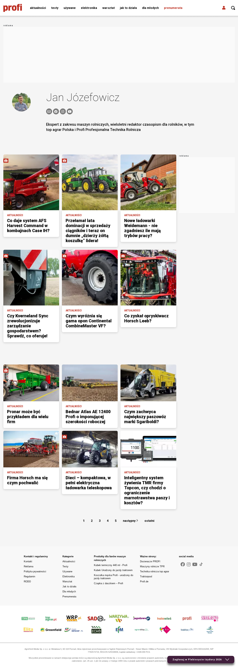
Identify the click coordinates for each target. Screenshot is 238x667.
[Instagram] (63, 111)
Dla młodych (150, 8)
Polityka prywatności (35, 571)
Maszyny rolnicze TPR (152, 566)
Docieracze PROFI (150, 561)
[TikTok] (201, 564)
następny (129, 521)
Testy (54, 8)
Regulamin (29, 576)
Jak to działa (128, 8)
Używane (70, 8)
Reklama (28, 566)
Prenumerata (173, 8)
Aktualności (38, 8)
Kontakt (28, 561)
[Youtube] (194, 564)
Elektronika (89, 8)
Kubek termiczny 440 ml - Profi (110, 565)
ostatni (149, 521)
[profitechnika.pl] (12, 8)
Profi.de (144, 581)
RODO (27, 581)
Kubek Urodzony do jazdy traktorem (113, 570)
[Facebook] (56, 111)
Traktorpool (146, 576)
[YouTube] (70, 111)
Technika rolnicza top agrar (154, 571)
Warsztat (108, 8)
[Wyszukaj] (233, 8)
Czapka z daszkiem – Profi (108, 583)
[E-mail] (49, 111)
